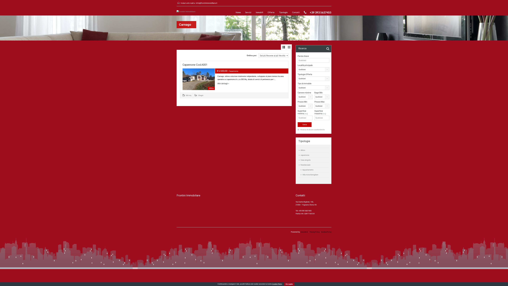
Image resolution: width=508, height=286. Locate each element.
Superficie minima (303, 112)
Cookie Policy (326, 232)
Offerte (271, 12)
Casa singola (305, 160)
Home (238, 12)
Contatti (296, 12)
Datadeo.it (304, 232)
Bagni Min (318, 93)
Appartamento (308, 170)
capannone (305, 155)
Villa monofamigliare (310, 175)
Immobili (259, 12)
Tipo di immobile (304, 83)
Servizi (248, 12)
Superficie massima (320, 112)
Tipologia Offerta (305, 74)
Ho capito (289, 284)
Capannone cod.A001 (195, 64)
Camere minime (304, 93)
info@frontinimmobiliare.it (206, 3)
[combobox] (313, 69)
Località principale (305, 65)
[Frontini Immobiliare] (186, 12)
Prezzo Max (319, 102)
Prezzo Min (302, 102)
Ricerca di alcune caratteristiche (312, 130)
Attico (303, 150)
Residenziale (305, 165)
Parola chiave (303, 56)
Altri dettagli (222, 83)
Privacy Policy (315, 232)
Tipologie (283, 12)
